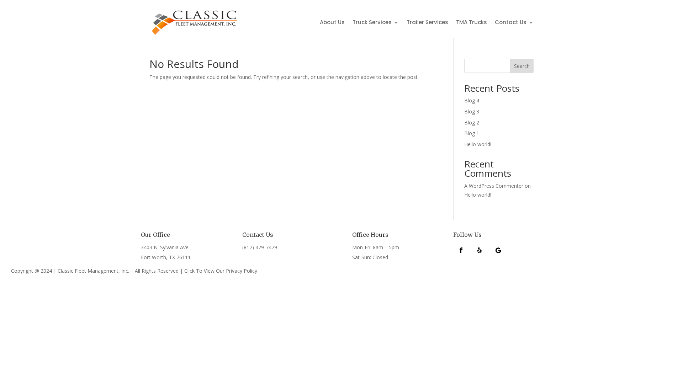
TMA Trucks (471, 22)
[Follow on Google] (498, 250)
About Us (332, 22)
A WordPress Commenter (493, 185)
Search (522, 66)
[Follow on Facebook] (461, 250)
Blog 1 (471, 133)
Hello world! (477, 144)
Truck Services (372, 22)
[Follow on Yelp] (479, 250)
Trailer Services (427, 22)
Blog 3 (471, 111)
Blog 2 (471, 122)
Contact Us (510, 22)
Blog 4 (471, 100)
